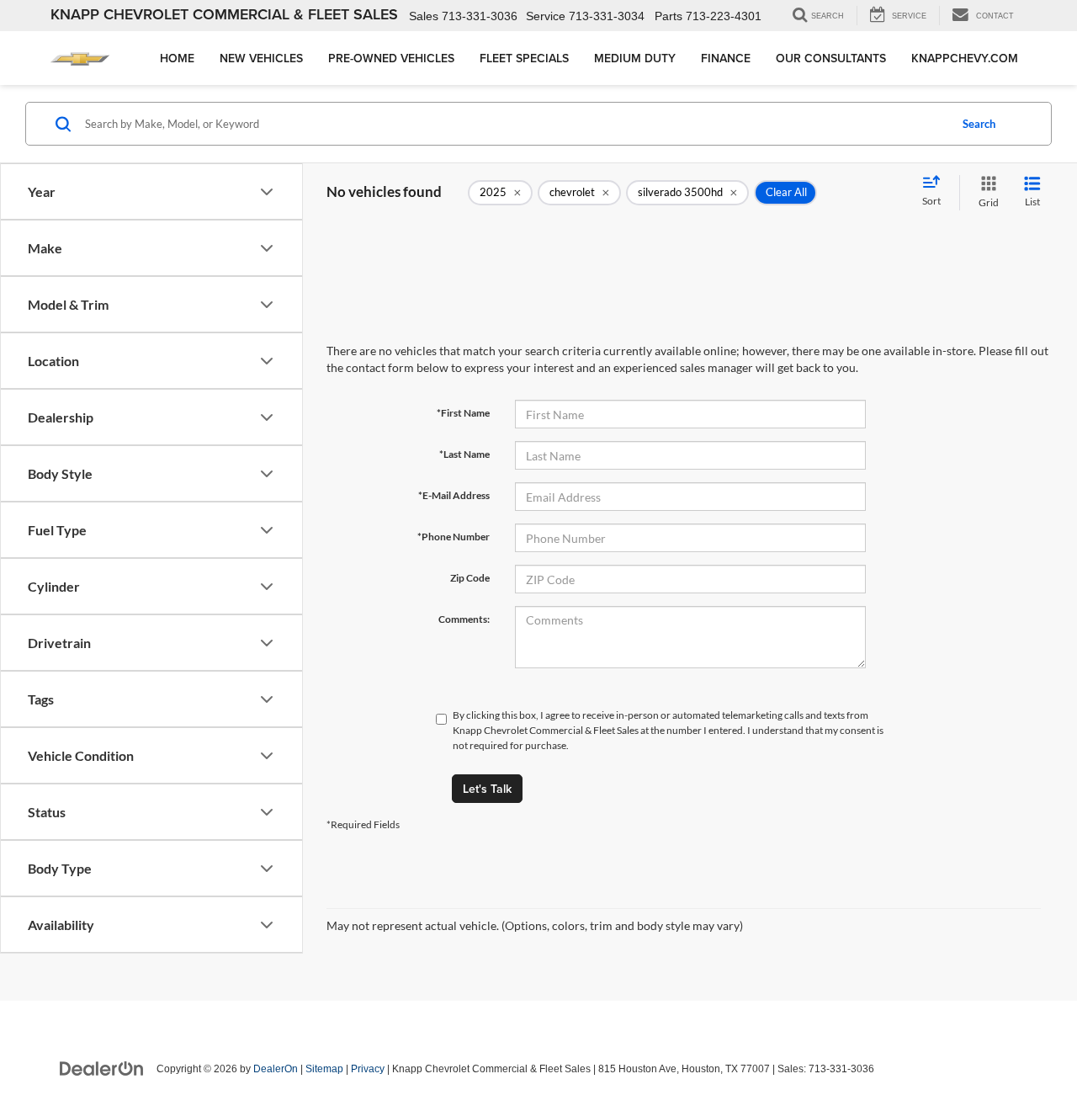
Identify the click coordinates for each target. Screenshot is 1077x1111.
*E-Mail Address (454, 495)
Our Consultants (831, 58)
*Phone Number (453, 536)
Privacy (368, 1069)
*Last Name (464, 454)
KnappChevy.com (964, 58)
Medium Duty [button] (635, 58)
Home (177, 58)
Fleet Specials (524, 58)
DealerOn (275, 1069)
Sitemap (324, 1069)
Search (979, 123)
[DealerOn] (102, 1068)
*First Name (463, 413)
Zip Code (470, 577)
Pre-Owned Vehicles (391, 58)
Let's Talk (487, 788)
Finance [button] (726, 58)
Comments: (464, 619)
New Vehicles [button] (261, 58)
